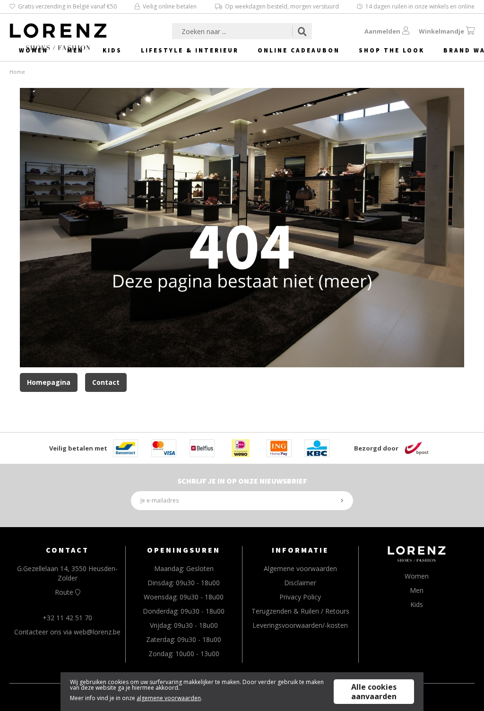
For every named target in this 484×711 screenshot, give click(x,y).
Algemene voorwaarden (300, 568)
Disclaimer (300, 582)
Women (33, 50)
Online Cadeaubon (299, 50)
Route (65, 592)
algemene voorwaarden (169, 698)
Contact (106, 382)
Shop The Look (391, 50)
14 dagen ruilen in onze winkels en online (420, 6)
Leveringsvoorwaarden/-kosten (300, 625)
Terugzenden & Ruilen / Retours (300, 611)
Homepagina (48, 382)
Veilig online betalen (170, 6)
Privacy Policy (300, 596)
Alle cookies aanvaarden (374, 692)
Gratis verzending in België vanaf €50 (67, 6)
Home (17, 71)
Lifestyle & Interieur (190, 50)
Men (75, 50)
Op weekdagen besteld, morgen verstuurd (282, 6)
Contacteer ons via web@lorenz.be (67, 631)
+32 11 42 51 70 (67, 617)
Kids (112, 50)
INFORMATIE (300, 550)
